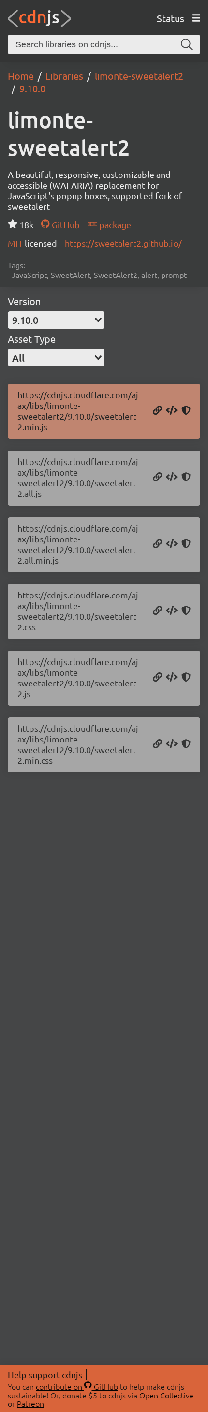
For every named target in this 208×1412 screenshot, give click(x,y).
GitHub (64, 224)
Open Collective (166, 1395)
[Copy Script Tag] (172, 411)
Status (170, 18)
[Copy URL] (157, 411)
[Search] (187, 44)
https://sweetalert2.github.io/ (123, 243)
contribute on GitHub (77, 1386)
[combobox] (56, 320)
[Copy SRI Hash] (186, 411)
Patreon (30, 1403)
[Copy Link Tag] (172, 611)
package (114, 224)
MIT (16, 243)
